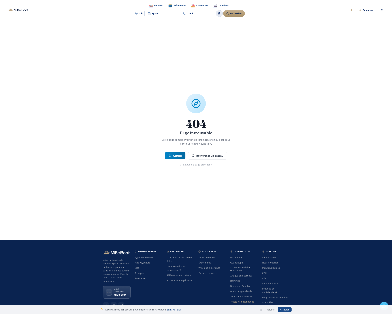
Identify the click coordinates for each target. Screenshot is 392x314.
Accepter (284, 309)
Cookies (269, 302)
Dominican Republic (240, 286)
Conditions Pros (270, 283)
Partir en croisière (207, 273)
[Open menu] (382, 10)
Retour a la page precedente (198, 164)
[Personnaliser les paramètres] (261, 309)
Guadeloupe (236, 262)
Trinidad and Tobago (241, 296)
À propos (139, 273)
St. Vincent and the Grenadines (240, 269)
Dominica (235, 280)
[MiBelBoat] (18, 10)
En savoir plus (174, 309)
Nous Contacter (270, 262)
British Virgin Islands (241, 291)
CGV (264, 278)
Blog (137, 267)
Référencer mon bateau (179, 275)
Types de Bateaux (144, 257)
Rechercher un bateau (209, 155)
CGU (264, 273)
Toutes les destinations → (243, 301)
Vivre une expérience (209, 267)
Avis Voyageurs (142, 262)
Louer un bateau (206, 257)
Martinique (236, 257)
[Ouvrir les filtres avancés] (219, 13)
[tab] (156, 5)
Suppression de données (275, 297)
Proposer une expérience (179, 280)
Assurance (140, 278)
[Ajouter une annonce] (352, 10)
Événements (204, 262)
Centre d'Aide (269, 257)
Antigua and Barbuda (241, 275)
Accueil (177, 155)
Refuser (271, 309)
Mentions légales (271, 267)
